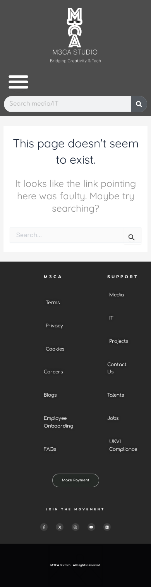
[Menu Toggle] (18, 81)
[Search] (139, 104)
